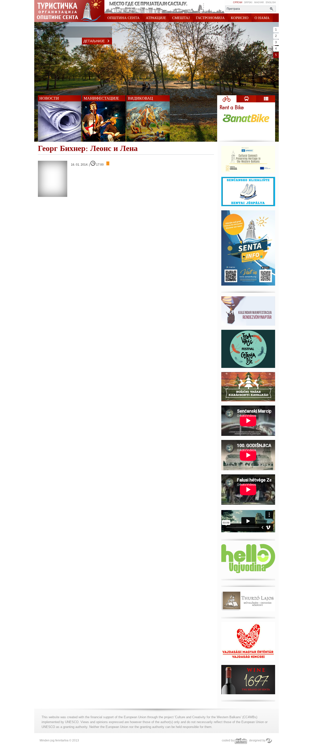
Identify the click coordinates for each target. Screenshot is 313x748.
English (271, 2)
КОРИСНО (239, 18)
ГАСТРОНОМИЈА (210, 18)
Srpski (248, 2)
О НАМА (262, 18)
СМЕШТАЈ (181, 18)
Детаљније (94, 41)
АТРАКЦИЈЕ (156, 18)
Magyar (259, 2)
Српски (237, 2)
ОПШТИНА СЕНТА (123, 18)
